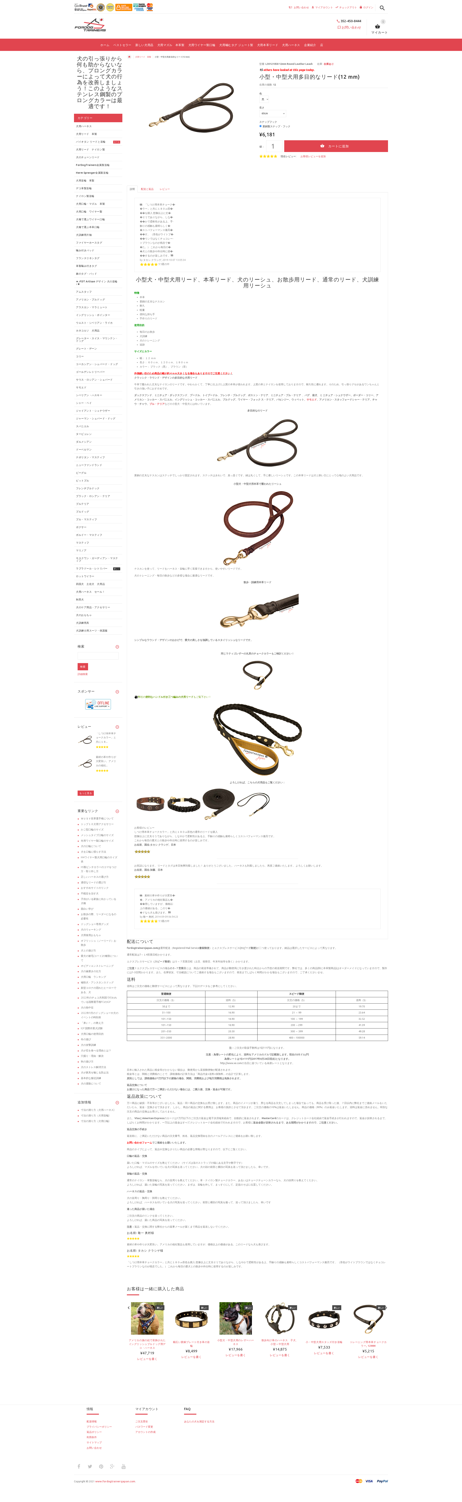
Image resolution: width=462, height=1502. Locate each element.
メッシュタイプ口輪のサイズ (97, 835)
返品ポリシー (94, 1432)
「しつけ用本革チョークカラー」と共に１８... (106, 737)
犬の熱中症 (87, 1007)
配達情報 (92, 1421)
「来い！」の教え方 (92, 1022)
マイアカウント (324, 7)
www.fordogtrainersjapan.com (115, 1481)
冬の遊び (86, 1039)
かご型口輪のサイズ (92, 829)
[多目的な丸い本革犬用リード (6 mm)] (219, 804)
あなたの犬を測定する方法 (199, 1421)
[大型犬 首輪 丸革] (257, 675)
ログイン (368, 7)
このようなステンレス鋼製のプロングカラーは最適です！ (100, 97)
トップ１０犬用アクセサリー (97, 824)
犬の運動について (91, 1083)
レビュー (165, 189)
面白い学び (87, 908)
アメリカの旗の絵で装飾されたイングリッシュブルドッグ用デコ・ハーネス (147, 1344)
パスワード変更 (144, 1426)
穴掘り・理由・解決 (92, 1055)
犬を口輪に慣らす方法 (93, 851)
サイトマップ (94, 1442)
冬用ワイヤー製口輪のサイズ (97, 840)
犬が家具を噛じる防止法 (95, 1072)
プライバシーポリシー (99, 1426)
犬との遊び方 (88, 950)
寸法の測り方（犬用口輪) (95, 1121)
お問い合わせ (351, 27)
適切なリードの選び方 (93, 882)
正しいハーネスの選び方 (95, 876)
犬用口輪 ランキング (93, 976)
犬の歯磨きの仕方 (91, 971)
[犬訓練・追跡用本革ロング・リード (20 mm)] (184, 804)
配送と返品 (147, 189)
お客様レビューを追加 (313, 156)
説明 (132, 189)
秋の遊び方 (87, 1061)
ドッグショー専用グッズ (95, 924)
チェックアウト (348, 7)
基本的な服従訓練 (91, 1078)
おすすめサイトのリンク (95, 887)
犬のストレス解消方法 (93, 1067)
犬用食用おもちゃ (91, 935)
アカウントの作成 (145, 1432)
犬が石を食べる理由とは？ (96, 1050)
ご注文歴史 (141, 1421)
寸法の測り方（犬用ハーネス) (97, 1109)
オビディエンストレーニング (97, 965)
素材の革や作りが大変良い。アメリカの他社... (106, 761)
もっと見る (85, 793)
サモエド (312, 399)
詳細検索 (83, 674)
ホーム (129, 57)
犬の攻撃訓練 (88, 1044)
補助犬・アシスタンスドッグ (97, 982)
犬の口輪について (91, 846)
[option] (147, 1337)
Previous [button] (128, 1307)
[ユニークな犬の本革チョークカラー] (150, 804)
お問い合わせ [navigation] (301, 7)
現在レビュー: (288, 156)
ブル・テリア (157, 403)
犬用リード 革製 (143, 57)
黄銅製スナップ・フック (276, 126)
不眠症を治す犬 (90, 893)
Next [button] (386, 1307)
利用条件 (92, 1437)
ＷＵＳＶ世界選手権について (97, 818)
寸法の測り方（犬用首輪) (95, 1115)
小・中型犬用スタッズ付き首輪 (324, 1342)
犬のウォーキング (91, 929)
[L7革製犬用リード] (257, 739)
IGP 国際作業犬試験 (92, 1028)
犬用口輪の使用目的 (92, 1033)
